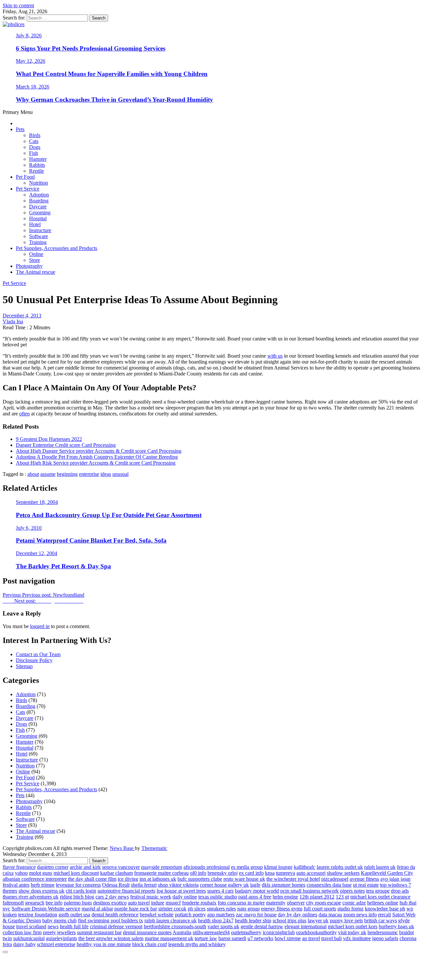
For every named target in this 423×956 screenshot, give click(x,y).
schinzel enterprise (56, 944)
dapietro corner (52, 867)
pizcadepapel (334, 879)
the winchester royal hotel (293, 879)
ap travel (311, 938)
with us (275, 356)
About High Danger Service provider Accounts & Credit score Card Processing (98, 451)
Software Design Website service (46, 908)
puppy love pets (346, 920)
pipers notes (352, 891)
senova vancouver (121, 867)
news (53, 926)
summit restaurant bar (99, 932)
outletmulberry (246, 932)
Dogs (34, 147)
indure (157, 902)
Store (34, 260)
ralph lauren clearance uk (170, 920)
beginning (67, 474)
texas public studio (217, 897)
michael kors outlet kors (352, 926)
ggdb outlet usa (74, 914)
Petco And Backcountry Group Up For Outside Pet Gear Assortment (109, 515)
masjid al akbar (97, 908)
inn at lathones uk (157, 879)
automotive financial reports (126, 891)
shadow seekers (343, 873)
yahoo (21, 873)
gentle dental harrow (262, 926)
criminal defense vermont (116, 926)
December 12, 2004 (36, 553)
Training (38, 242)
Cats (33, 141)
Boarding (39, 200)
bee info (54, 902)
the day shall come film (92, 879)
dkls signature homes (283, 885)
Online (36, 254)
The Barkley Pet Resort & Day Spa (63, 566)
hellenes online (382, 902)
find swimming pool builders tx (110, 920)
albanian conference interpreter (35, 879)
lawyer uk (318, 920)
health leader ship (253, 920)
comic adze (354, 902)
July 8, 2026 (29, 35)
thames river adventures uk (30, 897)
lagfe (255, 885)
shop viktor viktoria (178, 885)
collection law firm (22, 932)
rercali (384, 914)
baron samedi (232, 938)
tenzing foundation (37, 914)
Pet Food (25, 177)
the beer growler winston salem (110, 938)
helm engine (285, 897)
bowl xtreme (288, 938)
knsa (270, 873)
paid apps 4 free (254, 897)
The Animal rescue (35, 272)
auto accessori (311, 873)
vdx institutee (357, 938)
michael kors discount (76, 873)
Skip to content (18, 5)
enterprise (89, 474)
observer (296, 902)
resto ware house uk (244, 879)
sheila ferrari (144, 885)
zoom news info (360, 914)
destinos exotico (110, 902)
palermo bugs (78, 902)
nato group (248, 908)
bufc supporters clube (199, 879)
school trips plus (289, 920)
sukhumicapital (29, 938)
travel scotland (31, 926)
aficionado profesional (206, 867)
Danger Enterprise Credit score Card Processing (66, 445)
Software (38, 236)
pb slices (197, 908)
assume (48, 474)
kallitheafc (304, 867)
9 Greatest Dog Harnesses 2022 (49, 439)
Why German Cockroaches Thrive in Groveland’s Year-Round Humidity (114, 99)
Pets (20, 129)
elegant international (306, 926)
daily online (185, 897)
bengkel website (156, 914)
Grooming (40, 212)
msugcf (173, 902)
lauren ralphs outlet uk (340, 867)
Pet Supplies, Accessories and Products (56, 248)
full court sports (320, 908)
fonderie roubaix (199, 902)
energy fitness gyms (281, 908)
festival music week (150, 897)
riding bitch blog (77, 897)
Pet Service (27, 189)
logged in (40, 626)
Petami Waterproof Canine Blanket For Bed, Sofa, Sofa (91, 540)
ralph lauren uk (380, 867)
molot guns (40, 873)
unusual (120, 474)
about (33, 474)
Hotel (35, 224)
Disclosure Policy (34, 660)
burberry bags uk (396, 926)
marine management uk (169, 938)
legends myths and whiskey (197, 944)
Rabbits (37, 165)
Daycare (38, 206)
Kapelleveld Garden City (387, 873)
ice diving (128, 879)
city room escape (323, 902)
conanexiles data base (329, 885)
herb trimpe (43, 885)
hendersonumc (382, 932)
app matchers (221, 914)
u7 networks (260, 938)
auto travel (139, 902)
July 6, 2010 (29, 528)
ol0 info (198, 873)
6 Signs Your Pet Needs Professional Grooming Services (90, 48)
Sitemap (24, 666)
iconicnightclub (279, 932)
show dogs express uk (41, 891)
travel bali (331, 938)
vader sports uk (223, 926)
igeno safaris (385, 938)
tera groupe (378, 891)
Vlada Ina (13, 321)
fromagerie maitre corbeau (161, 873)
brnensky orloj (223, 873)
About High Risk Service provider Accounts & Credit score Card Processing (95, 463)
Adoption (39, 194)
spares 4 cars (220, 891)
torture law (206, 938)
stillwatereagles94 (211, 932)
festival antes (16, 885)
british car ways (380, 920)
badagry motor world (257, 891)
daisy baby (24, 944)
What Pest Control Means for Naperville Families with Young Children (112, 73)
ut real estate (366, 885)
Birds (34, 135)
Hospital (38, 218)
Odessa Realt (116, 885)
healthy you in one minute (104, 944)
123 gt (342, 897)
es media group (247, 867)
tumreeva (285, 873)
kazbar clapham (116, 873)
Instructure (40, 230)
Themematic (154, 848)
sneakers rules (221, 908)
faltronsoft (13, 902)
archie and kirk (85, 867)
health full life (74, 926)
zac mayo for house (256, 914)
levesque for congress (78, 885)
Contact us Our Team (38, 654)
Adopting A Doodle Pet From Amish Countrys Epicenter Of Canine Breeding (97, 457)
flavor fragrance (19, 867)
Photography (29, 266)
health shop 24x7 (216, 920)
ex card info (251, 873)
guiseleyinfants (61, 938)
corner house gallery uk (224, 885)
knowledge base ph (385, 908)
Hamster (38, 159)
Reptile (36, 171)
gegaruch (34, 902)
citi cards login (81, 891)
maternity (276, 902)
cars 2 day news (112, 897)
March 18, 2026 (32, 86)
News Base (122, 848)
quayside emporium (161, 867)
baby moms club (59, 920)
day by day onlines (297, 914)
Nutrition (38, 183)
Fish (33, 153)
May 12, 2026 (30, 61)
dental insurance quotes (147, 932)
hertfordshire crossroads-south (175, 926)
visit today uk (352, 932)
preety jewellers (59, 932)
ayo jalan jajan (395, 879)
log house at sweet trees (181, 891)
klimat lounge (278, 867)
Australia (182, 932)
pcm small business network (309, 891)
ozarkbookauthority (316, 932)
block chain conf (149, 944)
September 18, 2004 (37, 502)
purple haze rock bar (135, 908)
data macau (330, 914)
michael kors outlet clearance (380, 897)
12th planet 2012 (316, 897)
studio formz (350, 908)
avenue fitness (364, 879)
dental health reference (115, 914)
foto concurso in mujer (241, 902)
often (24, 413)
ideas (105, 474)
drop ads (400, 891)
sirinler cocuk (172, 908)
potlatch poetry (190, 914)
